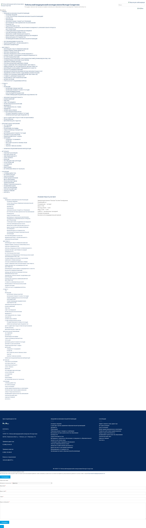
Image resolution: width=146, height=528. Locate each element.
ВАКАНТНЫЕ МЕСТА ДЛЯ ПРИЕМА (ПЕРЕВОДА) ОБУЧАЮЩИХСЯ (22, 35)
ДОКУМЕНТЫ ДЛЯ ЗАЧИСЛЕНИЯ (12, 134)
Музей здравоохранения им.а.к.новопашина (110, 429)
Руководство (54, 434)
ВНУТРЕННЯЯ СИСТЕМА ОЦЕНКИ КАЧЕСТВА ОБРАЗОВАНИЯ (21, 22)
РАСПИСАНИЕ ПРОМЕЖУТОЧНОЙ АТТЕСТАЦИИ (17, 90)
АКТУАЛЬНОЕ (5, 151)
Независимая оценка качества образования (111, 434)
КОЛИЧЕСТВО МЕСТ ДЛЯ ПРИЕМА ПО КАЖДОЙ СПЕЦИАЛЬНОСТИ (20, 55)
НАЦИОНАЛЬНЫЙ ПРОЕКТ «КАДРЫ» (13, 136)
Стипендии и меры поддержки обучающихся (63, 442)
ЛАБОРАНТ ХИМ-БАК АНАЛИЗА (13, 145)
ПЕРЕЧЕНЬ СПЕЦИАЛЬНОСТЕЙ (11, 52)
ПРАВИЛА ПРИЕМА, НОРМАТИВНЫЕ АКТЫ (14, 50)
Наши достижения (104, 438)
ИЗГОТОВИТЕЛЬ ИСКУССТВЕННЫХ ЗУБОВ (16, 142)
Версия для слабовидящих (137, 2)
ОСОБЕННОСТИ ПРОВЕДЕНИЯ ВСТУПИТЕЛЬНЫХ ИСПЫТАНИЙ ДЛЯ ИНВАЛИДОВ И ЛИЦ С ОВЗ (27, 58)
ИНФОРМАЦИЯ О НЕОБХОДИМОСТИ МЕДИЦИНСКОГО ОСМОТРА (20, 68)
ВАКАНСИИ (6, 159)
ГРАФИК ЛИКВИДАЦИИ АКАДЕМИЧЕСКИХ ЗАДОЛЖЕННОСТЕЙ (21, 94)
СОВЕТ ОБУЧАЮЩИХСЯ (10, 102)
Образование (54, 429)
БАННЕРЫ (6, 165)
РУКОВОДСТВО (10, 24)
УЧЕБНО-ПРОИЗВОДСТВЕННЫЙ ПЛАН (13, 130)
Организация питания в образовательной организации (65, 451)
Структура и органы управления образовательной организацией (68, 425)
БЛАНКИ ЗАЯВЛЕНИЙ (9, 99)
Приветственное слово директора (108, 423)
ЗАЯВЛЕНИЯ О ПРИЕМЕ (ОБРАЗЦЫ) (12, 61)
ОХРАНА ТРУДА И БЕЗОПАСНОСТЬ (12, 184)
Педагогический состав (57, 436)
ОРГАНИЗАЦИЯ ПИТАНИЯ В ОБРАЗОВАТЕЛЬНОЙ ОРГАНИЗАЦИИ (21, 38)
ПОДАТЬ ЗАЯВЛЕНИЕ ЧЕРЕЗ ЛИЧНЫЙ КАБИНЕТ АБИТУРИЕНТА (19, 65)
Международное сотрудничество (60, 449)
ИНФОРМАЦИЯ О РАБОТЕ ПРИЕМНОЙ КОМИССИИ (16, 49)
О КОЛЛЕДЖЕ (5, 171)
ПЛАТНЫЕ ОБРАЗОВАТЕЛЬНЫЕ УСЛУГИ (16, 32)
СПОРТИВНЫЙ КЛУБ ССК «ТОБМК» (12, 107)
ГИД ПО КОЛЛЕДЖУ (9, 176)
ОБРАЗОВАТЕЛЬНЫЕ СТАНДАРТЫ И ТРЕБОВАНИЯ (18, 21)
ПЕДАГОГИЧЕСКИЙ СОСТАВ (13, 26)
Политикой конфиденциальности (96, 473)
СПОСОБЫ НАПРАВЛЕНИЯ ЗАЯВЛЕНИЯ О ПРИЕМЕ (16, 63)
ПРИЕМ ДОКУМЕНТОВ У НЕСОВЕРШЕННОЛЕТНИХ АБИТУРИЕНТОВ (20, 66)
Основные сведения (56, 423)
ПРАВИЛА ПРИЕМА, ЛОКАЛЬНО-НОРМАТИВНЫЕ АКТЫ (17, 244)
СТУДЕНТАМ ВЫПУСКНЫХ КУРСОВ (12, 111)
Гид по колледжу (103, 427)
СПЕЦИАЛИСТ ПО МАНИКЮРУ (13, 139)
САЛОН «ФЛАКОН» (8, 157)
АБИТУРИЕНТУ (6, 47)
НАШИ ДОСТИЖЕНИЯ (9, 190)
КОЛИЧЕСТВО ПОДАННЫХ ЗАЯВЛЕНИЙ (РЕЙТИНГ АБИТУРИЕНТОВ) (21, 74)
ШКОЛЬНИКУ (7, 138)
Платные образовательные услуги (60, 443)
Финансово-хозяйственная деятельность (62, 445)
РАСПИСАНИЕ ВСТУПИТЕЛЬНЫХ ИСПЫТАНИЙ (15, 77)
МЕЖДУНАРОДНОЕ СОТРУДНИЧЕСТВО (16, 37)
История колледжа (104, 425)
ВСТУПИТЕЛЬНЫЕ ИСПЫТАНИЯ (11, 57)
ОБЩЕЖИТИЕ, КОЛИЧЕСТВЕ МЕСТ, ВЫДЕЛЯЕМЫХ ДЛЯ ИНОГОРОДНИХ (22, 72)
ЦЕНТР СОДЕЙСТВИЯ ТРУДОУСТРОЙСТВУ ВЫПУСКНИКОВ (19, 117)
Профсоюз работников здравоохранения (110, 431)
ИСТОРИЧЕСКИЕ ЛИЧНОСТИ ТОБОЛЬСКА (14, 168)
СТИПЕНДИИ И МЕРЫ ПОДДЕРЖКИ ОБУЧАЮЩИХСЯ (19, 30)
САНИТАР (8, 144)
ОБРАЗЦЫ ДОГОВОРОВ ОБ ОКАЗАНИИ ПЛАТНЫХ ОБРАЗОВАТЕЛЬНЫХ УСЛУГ (23, 71)
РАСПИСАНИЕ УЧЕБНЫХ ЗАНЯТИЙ (14, 88)
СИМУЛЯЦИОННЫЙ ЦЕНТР (10, 156)
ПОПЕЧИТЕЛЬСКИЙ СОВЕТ (10, 189)
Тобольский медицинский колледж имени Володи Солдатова (52, 5)
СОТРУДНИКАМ (8, 164)
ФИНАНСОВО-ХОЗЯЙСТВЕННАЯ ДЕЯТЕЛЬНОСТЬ (18, 34)
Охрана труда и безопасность (107, 433)
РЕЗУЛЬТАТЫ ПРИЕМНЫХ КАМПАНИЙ (13, 69)
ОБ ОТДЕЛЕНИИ (8, 125)
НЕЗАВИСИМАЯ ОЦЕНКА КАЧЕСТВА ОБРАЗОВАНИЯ (16, 393)
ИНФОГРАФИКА (7, 167)
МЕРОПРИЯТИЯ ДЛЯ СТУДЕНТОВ (12, 120)
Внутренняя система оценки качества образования (64, 433)
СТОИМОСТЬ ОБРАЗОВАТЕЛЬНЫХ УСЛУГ (14, 76)
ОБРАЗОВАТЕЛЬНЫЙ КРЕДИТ (11, 44)
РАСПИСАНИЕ (7, 86)
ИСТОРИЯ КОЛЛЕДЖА (9, 174)
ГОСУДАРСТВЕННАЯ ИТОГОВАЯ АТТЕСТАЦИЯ (17, 113)
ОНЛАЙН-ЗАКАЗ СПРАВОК (10, 110)
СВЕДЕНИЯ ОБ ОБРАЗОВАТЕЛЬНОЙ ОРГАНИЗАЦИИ (16, 13)
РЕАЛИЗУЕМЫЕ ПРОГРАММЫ (11, 128)
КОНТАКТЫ (7, 192)
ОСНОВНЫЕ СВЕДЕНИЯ (11, 14)
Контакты (101, 440)
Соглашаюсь (5, 477)
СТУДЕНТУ (5, 83)
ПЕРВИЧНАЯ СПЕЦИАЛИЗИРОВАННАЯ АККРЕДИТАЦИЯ (17, 148)
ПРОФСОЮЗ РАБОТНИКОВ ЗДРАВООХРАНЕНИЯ (15, 390)
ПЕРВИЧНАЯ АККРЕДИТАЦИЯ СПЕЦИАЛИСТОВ (17, 115)
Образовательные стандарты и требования (62, 431)
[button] (3, 10)
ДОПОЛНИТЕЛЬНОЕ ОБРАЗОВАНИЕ (11, 123)
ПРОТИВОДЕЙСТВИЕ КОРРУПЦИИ (12, 160)
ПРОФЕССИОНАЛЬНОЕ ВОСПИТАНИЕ (13, 103)
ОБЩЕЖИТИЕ (7, 108)
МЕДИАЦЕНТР (7, 105)
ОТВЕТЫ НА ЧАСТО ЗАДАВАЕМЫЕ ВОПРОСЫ (15, 80)
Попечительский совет (105, 436)
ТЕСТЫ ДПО (7, 131)
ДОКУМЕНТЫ (9, 18)
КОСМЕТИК (8, 141)
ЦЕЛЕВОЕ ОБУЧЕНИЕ (9, 79)
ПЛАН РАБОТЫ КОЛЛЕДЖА (11, 153)
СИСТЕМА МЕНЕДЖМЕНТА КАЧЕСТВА (13, 41)
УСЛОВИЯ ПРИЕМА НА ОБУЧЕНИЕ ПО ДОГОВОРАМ (16, 60)
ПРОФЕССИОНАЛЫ (8, 119)
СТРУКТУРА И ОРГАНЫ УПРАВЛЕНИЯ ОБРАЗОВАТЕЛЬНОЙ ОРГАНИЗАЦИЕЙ (24, 16)
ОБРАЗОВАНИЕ (9, 19)
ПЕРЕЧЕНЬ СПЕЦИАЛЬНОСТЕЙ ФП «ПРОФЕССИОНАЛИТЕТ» (18, 53)
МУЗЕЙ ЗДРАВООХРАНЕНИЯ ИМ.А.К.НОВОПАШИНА (16, 388)
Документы (54, 427)
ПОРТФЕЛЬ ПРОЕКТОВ (9, 154)
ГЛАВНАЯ (4, 11)
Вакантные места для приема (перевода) (62, 447)
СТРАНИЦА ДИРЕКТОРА (10, 173)
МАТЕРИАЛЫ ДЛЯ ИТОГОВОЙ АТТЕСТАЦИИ (15, 133)
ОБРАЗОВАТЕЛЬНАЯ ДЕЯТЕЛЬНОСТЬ (13, 97)
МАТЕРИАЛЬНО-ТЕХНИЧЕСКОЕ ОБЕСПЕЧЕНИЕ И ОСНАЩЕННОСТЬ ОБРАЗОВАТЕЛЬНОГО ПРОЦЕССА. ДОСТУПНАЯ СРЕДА (18, 219)
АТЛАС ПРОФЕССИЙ (9, 162)
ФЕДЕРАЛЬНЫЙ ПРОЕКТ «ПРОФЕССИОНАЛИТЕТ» (16, 43)
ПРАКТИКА (6, 100)
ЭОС (5, 85)
